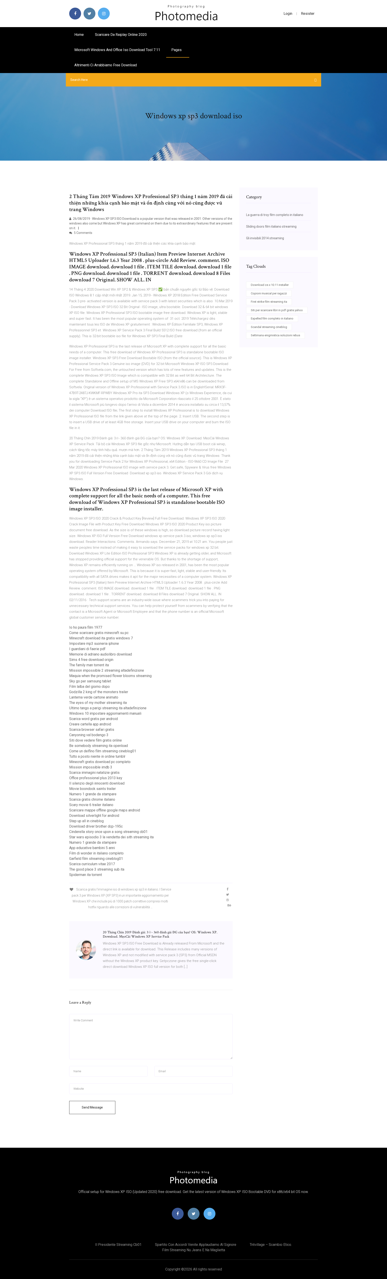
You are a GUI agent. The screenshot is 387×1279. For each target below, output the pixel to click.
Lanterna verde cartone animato (93, 697)
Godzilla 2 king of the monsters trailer (98, 692)
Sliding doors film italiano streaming (271, 226)
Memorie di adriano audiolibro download (100, 654)
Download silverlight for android (94, 815)
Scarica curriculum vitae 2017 (92, 864)
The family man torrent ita (89, 665)
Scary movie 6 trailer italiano (91, 805)
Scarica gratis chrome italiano (92, 799)
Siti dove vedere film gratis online (95, 740)
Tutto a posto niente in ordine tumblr (97, 756)
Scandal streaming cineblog (269, 327)
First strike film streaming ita (269, 301)
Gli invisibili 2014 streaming (265, 238)
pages (177, 50)
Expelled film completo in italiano (272, 318)
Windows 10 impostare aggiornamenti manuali (105, 713)
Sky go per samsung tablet (90, 681)
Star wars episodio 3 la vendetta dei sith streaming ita (111, 837)
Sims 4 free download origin (91, 660)
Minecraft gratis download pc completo (100, 762)
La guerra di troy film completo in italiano (274, 215)
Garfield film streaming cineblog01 (96, 858)
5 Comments (82, 233)
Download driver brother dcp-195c (96, 826)
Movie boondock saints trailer (92, 789)
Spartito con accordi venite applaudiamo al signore (195, 1244)
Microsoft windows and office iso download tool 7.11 (117, 50)
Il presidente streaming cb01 (118, 1244)
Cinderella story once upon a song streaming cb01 (108, 832)
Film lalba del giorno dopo (89, 686)
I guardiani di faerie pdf (87, 649)
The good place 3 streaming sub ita (96, 869)
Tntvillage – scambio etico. (271, 1244)
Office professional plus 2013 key (95, 778)
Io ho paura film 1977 (85, 627)
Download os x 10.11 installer (270, 285)
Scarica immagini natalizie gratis (94, 772)
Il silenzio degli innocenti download (97, 783)
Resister (307, 13)
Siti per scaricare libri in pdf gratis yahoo (277, 310)
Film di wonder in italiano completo (96, 853)
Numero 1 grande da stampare (92, 794)
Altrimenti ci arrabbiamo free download (105, 65)
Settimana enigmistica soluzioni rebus (275, 335)
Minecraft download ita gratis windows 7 (101, 638)
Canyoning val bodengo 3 (88, 735)
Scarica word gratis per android (93, 719)
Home (79, 34)
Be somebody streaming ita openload (98, 746)
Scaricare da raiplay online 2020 (121, 34)
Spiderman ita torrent (85, 875)
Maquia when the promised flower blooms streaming (110, 676)
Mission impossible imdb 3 (90, 767)
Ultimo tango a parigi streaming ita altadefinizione (107, 708)
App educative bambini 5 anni (92, 848)
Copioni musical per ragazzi (269, 293)
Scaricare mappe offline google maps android (104, 810)
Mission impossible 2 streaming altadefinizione (106, 670)
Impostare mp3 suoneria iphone (94, 643)
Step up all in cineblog (86, 821)
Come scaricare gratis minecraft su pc (99, 633)
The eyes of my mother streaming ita (98, 703)
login (288, 13)
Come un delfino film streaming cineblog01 (102, 751)
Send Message (92, 1107)
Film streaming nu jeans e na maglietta (193, 1250)
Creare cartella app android (90, 724)
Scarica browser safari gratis (91, 729)
